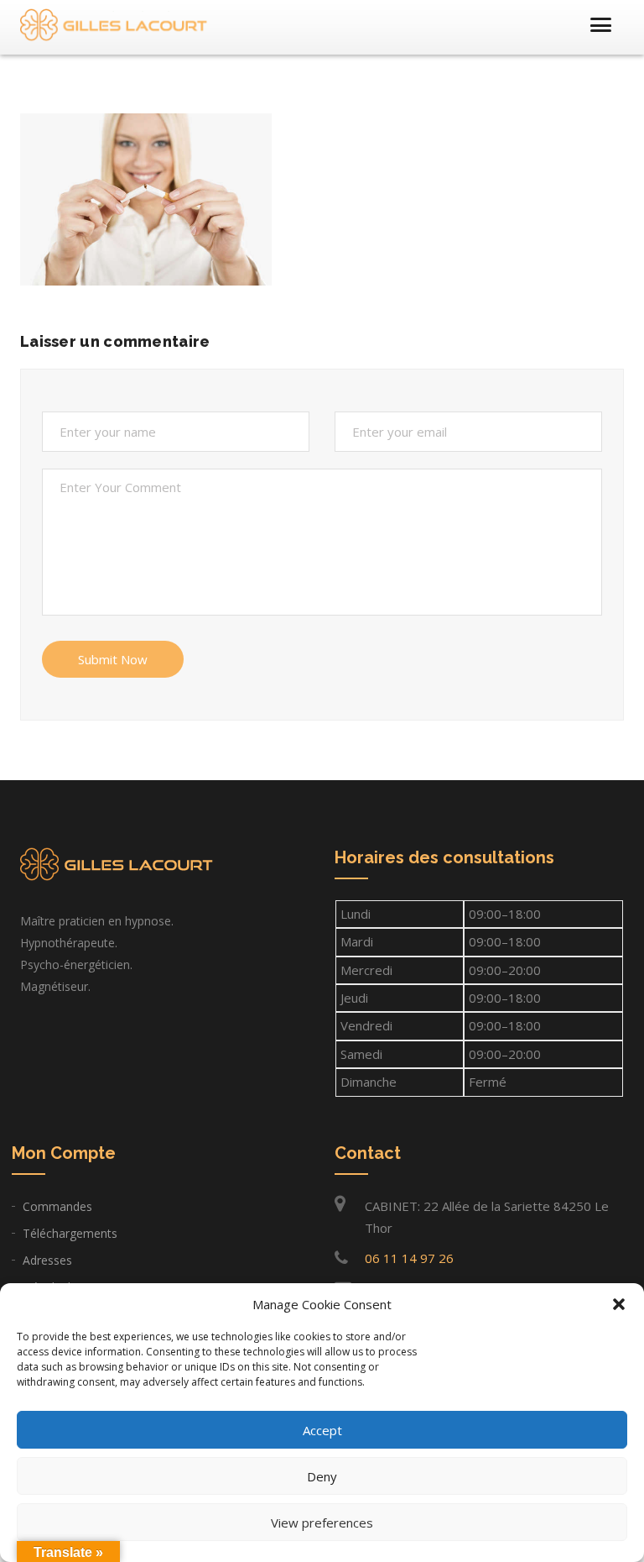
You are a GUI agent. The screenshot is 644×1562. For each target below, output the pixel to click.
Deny (322, 1476)
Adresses (47, 1260)
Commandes (57, 1206)
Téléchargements (70, 1233)
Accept (322, 1430)
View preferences (322, 1522)
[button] (618, 1304)
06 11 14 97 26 (409, 1258)
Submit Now (113, 659)
